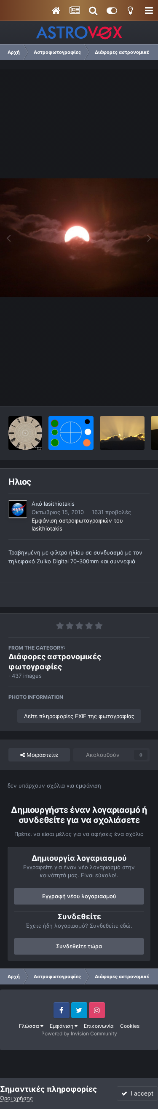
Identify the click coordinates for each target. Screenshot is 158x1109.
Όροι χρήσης (16, 1098)
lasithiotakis (59, 503)
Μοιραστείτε (41, 754)
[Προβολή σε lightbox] (79, 237)
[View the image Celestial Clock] (25, 433)
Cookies (129, 1026)
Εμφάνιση (62, 1026)
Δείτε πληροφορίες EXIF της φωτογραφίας (79, 716)
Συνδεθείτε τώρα (79, 946)
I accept (140, 1093)
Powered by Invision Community (79, 1033)
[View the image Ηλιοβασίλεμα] (122, 433)
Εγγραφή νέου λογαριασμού (79, 896)
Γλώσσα (29, 1026)
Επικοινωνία (99, 1026)
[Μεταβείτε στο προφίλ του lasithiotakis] (17, 509)
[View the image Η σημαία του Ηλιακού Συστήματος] (71, 433)
